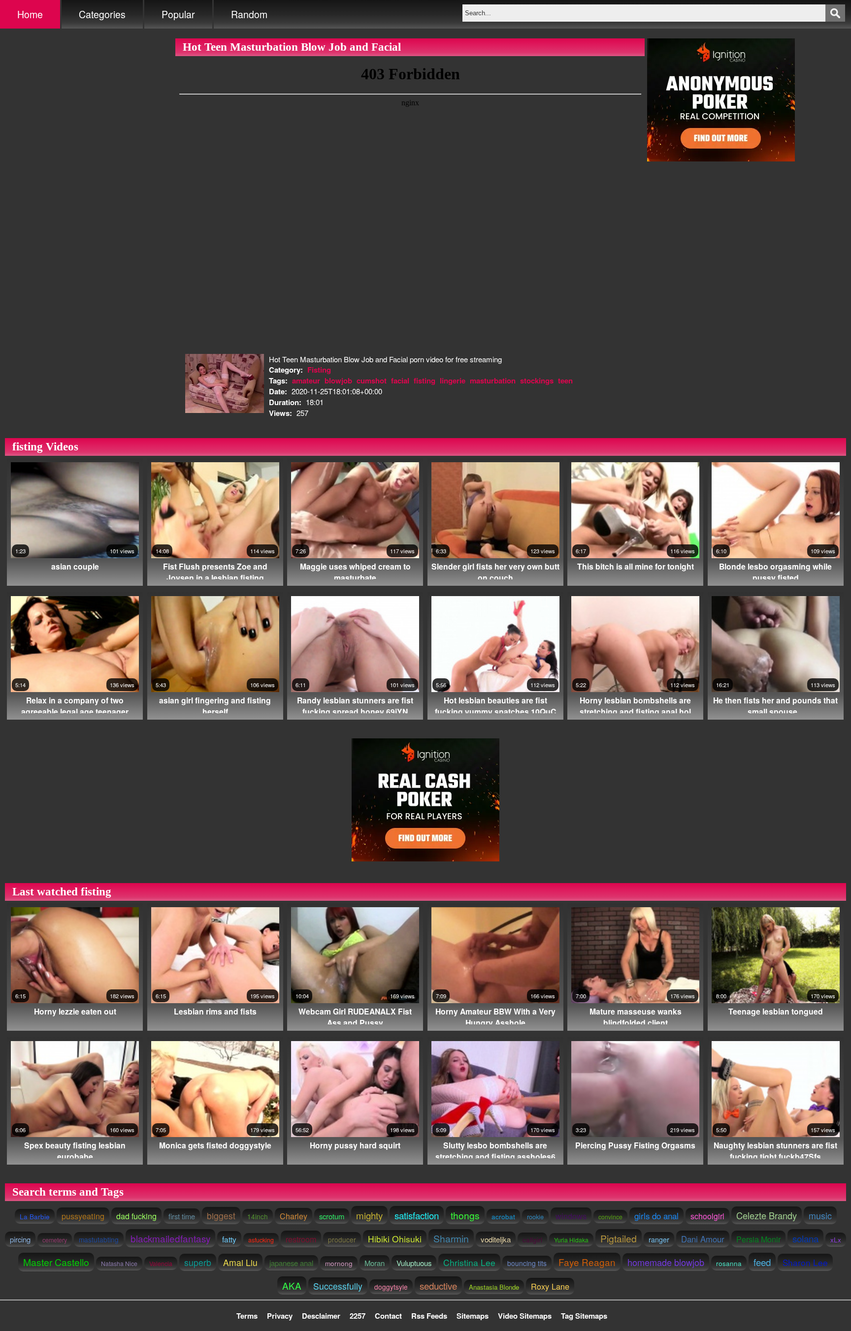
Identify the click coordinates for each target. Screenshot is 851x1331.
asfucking (261, 1240)
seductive (438, 1285)
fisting (424, 380)
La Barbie (35, 1216)
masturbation (493, 380)
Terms (247, 1315)
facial (400, 380)
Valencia (160, 1263)
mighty (369, 1215)
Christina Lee (469, 1262)
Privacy (280, 1315)
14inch (257, 1216)
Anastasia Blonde (494, 1287)
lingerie (452, 380)
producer (342, 1239)
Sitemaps (473, 1315)
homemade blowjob (665, 1262)
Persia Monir (758, 1239)
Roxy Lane (550, 1286)
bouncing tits (527, 1263)
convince (610, 1216)
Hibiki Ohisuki (395, 1239)
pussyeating (83, 1216)
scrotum (331, 1216)
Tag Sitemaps (584, 1315)
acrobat (503, 1216)
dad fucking (136, 1216)
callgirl (532, 1239)
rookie (535, 1216)
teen (565, 380)
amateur (306, 380)
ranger (659, 1239)
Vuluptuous (413, 1263)
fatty (229, 1239)
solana (805, 1238)
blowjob (338, 380)
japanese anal (291, 1263)
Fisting (319, 369)
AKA (291, 1285)
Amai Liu (240, 1262)
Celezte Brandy (766, 1215)
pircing (20, 1239)
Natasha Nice (119, 1263)
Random (249, 14)
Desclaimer (321, 1315)
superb (197, 1262)
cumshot (372, 380)
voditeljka (496, 1239)
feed (762, 1261)
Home (30, 14)
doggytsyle (391, 1287)
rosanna (729, 1263)
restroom (301, 1239)
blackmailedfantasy (170, 1238)
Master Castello (56, 1262)
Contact (388, 1315)
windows (571, 1216)
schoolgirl (707, 1216)
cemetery (54, 1240)
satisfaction (416, 1215)
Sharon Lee (805, 1262)
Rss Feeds (429, 1315)
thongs (465, 1215)
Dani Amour (702, 1239)
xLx (835, 1239)
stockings (537, 380)
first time (181, 1216)
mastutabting (99, 1239)
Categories (102, 14)
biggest (221, 1215)
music (820, 1215)
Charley (293, 1216)
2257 (357, 1315)
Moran (374, 1263)
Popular (178, 14)
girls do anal (656, 1216)
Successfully (337, 1286)
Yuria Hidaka (571, 1240)
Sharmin (451, 1238)
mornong (339, 1263)
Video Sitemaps (525, 1315)
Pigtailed (618, 1238)
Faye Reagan (587, 1261)
